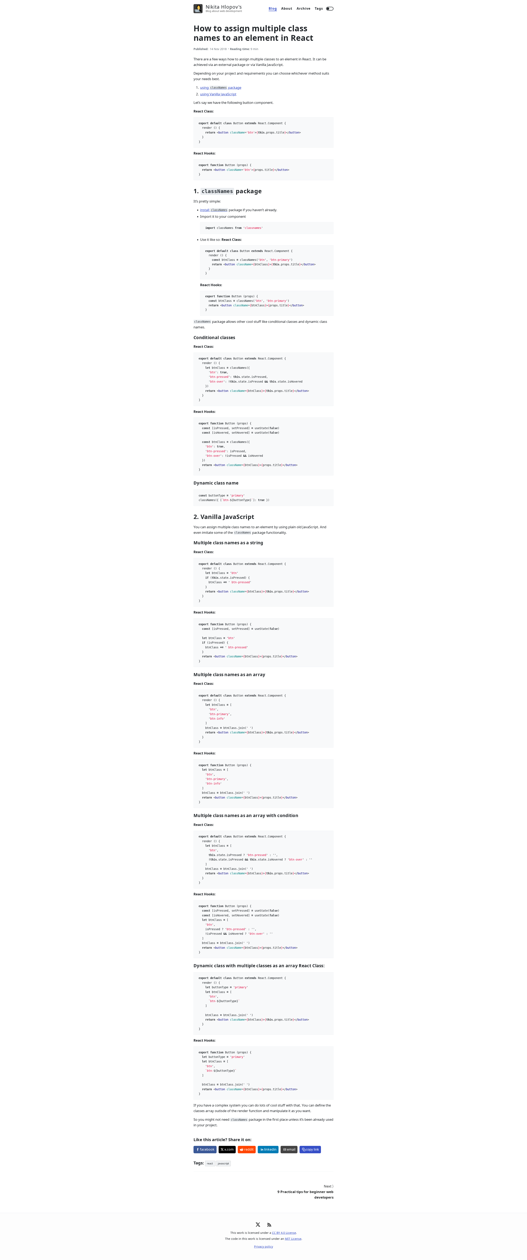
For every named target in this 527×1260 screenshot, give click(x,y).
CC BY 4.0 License (284, 1233)
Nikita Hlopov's (224, 7)
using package (220, 87)
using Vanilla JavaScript (218, 94)
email (291, 1149)
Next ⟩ (305, 1192)
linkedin (270, 1149)
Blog (273, 8)
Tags (319, 8)
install (213, 209)
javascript (223, 1163)
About (286, 8)
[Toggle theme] (329, 9)
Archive (303, 8)
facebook (207, 1149)
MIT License (293, 1239)
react (210, 1163)
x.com (229, 1149)
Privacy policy (263, 1246)
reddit (249, 1149)
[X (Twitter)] (258, 1225)
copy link (312, 1149)
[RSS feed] (269, 1227)
